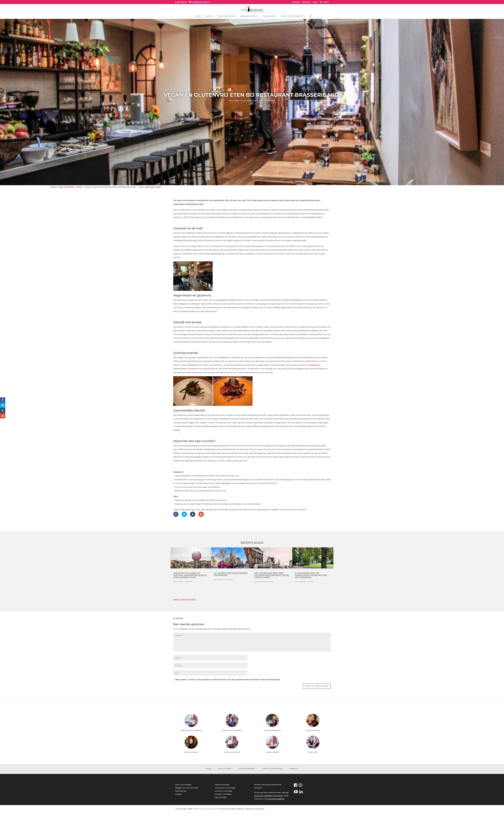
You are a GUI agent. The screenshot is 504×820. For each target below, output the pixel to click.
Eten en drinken (267, 100)
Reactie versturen (316, 686)
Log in (315, 2)
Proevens (314, 365)
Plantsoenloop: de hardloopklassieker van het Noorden (311, 575)
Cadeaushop (269, 16)
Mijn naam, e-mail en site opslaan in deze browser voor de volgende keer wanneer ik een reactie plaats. (227, 679)
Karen (220, 579)
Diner (255, 100)
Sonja (179, 582)
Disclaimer (241, 809)
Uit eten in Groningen (223, 794)
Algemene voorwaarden (255, 809)
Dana (237, 100)
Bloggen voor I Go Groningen (186, 788)
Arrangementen (248, 16)
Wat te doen (224, 769)
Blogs (208, 16)
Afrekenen (306, 2)
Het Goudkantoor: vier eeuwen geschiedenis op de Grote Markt (271, 575)
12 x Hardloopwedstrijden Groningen (230, 574)
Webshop (296, 2)
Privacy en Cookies (228, 809)
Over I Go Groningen (291, 16)
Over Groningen (226, 16)
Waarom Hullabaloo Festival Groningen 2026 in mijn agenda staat (189, 575)
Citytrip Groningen (222, 785)
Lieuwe (261, 582)
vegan (158, 187)
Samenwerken (181, 791)
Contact (294, 769)
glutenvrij (149, 187)
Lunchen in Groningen (223, 791)
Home (198, 16)
